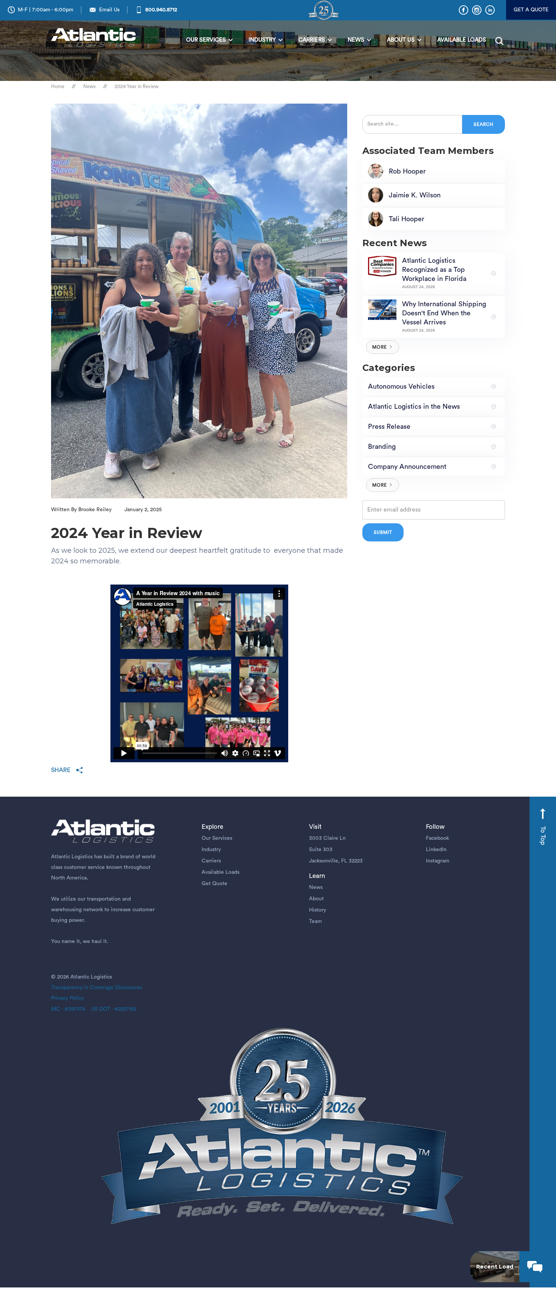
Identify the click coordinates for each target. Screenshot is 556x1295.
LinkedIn (436, 849)
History (317, 910)
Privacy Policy (67, 998)
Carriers (211, 861)
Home (57, 86)
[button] (210, 40)
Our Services (217, 838)
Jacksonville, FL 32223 (336, 861)
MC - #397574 (68, 1009)
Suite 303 (320, 849)
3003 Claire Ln (327, 838)
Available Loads (220, 872)
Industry (211, 849)
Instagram (437, 861)
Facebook (437, 838)
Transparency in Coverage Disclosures (96, 987)
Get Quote (214, 883)
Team (315, 921)
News (89, 86)
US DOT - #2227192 (110, 1009)
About (316, 898)
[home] (95, 38)
